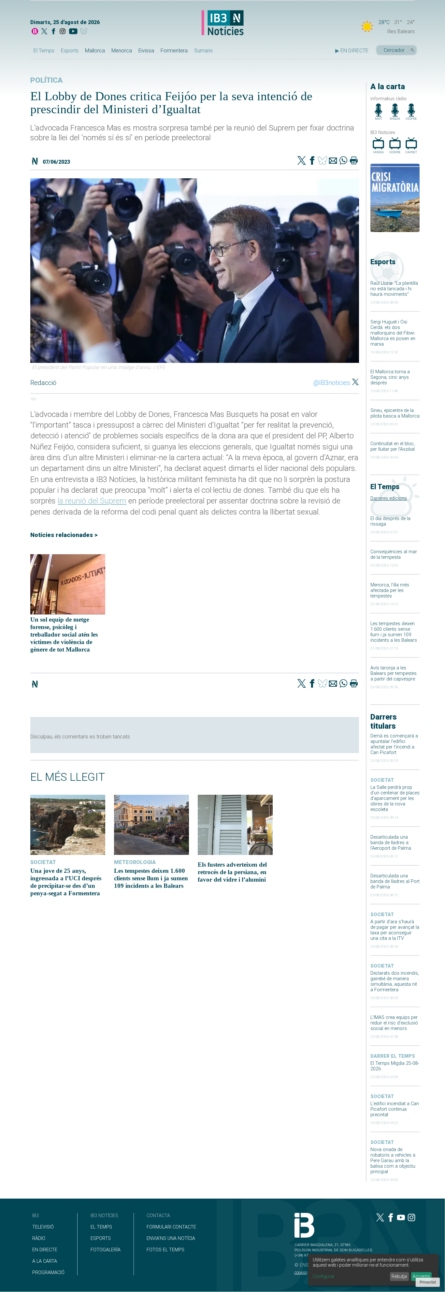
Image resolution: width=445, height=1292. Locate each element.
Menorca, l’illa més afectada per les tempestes (389, 590)
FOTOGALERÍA (106, 1250)
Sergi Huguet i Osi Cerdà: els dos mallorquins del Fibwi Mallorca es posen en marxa (392, 333)
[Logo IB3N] (222, 23)
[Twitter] (301, 161)
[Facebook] (53, 32)
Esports (70, 51)
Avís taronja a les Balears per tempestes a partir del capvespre (393, 673)
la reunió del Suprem (92, 500)
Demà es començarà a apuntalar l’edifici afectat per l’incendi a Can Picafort (394, 744)
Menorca (121, 51)
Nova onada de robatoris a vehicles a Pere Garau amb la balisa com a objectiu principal (392, 1161)
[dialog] (373, 1269)
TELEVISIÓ (43, 1227)
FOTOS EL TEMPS (165, 1250)
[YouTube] (73, 32)
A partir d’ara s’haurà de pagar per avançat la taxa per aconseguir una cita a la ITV (394, 930)
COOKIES (300, 1272)
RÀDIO (38, 1238)
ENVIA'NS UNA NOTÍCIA (171, 1238)
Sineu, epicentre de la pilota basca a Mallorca (395, 413)
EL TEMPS (101, 1227)
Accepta (421, 1276)
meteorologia (135, 862)
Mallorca (95, 51)
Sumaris (203, 51)
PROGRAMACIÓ (48, 1272)
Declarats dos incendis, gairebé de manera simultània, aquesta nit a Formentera (394, 981)
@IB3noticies (331, 383)
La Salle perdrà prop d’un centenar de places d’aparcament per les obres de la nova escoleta (395, 798)
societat (382, 780)
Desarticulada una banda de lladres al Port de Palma (395, 881)
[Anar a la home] (35, 32)
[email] (332, 161)
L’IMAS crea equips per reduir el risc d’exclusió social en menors (394, 1023)
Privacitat (428, 1282)
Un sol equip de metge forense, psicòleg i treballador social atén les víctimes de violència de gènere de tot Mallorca (64, 634)
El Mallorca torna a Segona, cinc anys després (390, 377)
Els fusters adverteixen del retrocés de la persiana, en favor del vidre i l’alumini (232, 872)
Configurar (324, 1276)
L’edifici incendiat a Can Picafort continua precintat (394, 1109)
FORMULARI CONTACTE (171, 1227)
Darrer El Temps (392, 1056)
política (46, 80)
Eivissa (146, 51)
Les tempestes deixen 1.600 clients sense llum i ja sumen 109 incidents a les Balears (393, 632)
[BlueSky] (84, 32)
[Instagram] (62, 32)
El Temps (44, 51)
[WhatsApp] (343, 161)
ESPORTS (101, 1238)
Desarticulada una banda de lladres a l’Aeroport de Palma (390, 842)
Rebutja (399, 1276)
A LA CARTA (44, 1261)
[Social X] (44, 32)
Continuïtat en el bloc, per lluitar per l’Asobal (392, 446)
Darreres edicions (388, 498)
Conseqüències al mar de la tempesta (393, 554)
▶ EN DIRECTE (351, 51)
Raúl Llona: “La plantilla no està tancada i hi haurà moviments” (394, 289)
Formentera (174, 51)
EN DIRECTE (44, 1250)
